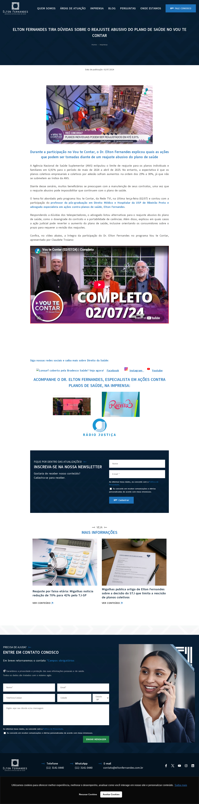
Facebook (113, 370)
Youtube (157, 370)
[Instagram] (186, 766)
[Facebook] (166, 766)
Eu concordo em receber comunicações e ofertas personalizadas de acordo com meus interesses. (132, 490)
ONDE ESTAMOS (150, 8)
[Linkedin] (193, 766)
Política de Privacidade (53, 729)
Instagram (137, 370)
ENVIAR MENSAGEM (96, 739)
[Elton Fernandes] (15, 8)
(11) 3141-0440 (55, 768)
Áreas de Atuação (73, 8)
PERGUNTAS (128, 8)
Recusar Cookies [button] (88, 794)
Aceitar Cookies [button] (111, 794)
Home (94, 44)
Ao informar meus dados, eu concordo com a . (133, 483)
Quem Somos (46, 8)
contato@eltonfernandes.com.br (123, 768)
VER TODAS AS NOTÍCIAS (156, 617)
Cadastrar (123, 500)
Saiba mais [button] (181, 785)
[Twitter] (173, 766)
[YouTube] (179, 766)
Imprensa (97, 8)
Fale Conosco (183, 8)
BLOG (112, 8)
